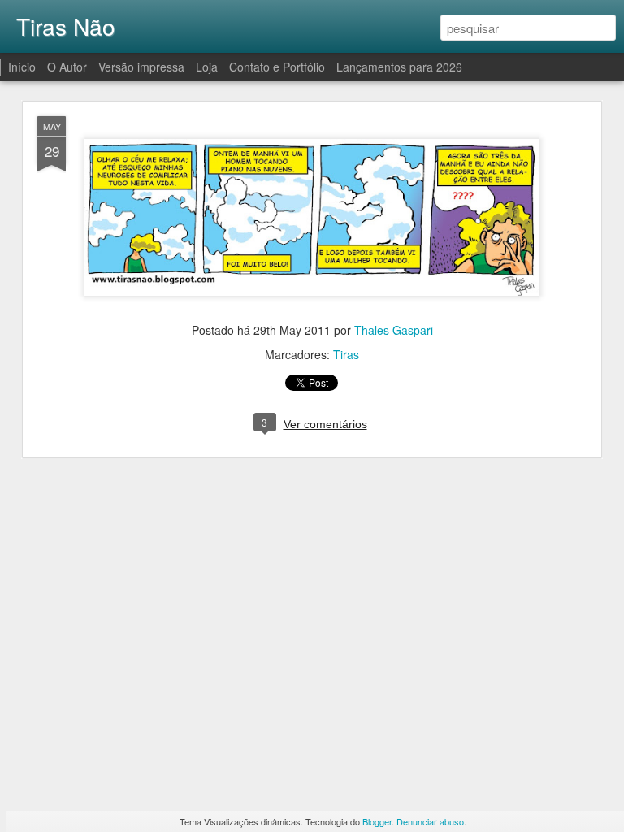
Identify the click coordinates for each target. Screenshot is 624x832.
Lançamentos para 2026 (399, 66)
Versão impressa (141, 66)
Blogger (377, 821)
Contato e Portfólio (278, 66)
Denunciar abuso (430, 821)
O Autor (67, 66)
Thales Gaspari (393, 330)
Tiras (346, 354)
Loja (207, 66)
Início (22, 66)
